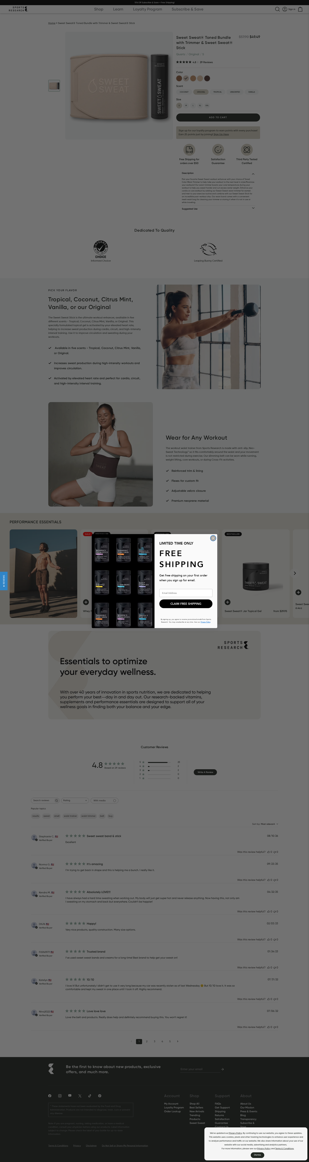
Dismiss (257, 1155)
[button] (4, 581)
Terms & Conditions (284, 1149)
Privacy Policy (235, 1133)
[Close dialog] (213, 538)
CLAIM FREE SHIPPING (185, 604)
